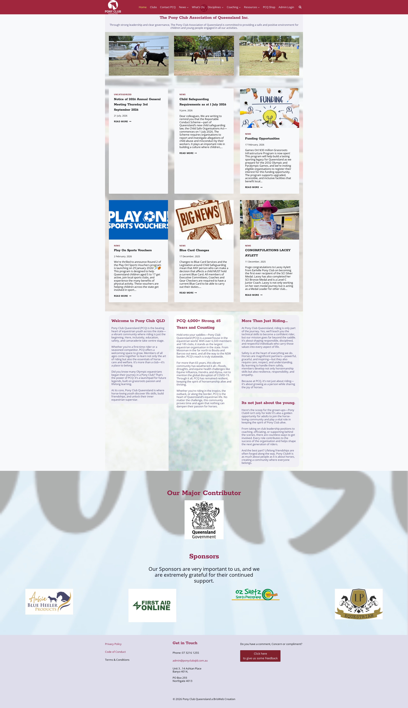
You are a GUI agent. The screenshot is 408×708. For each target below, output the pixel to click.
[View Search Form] (300, 7)
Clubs (153, 7)
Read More (122, 121)
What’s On (198, 7)
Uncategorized (123, 94)
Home (143, 7)
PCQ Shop (269, 7)
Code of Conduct (115, 652)
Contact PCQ (168, 7)
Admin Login (286, 7)
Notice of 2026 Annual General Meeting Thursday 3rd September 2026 (137, 104)
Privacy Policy (113, 644)
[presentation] (269, 108)
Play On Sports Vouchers (133, 250)
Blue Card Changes (194, 250)
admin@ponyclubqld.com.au (190, 660)
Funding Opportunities (262, 139)
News (182, 94)
